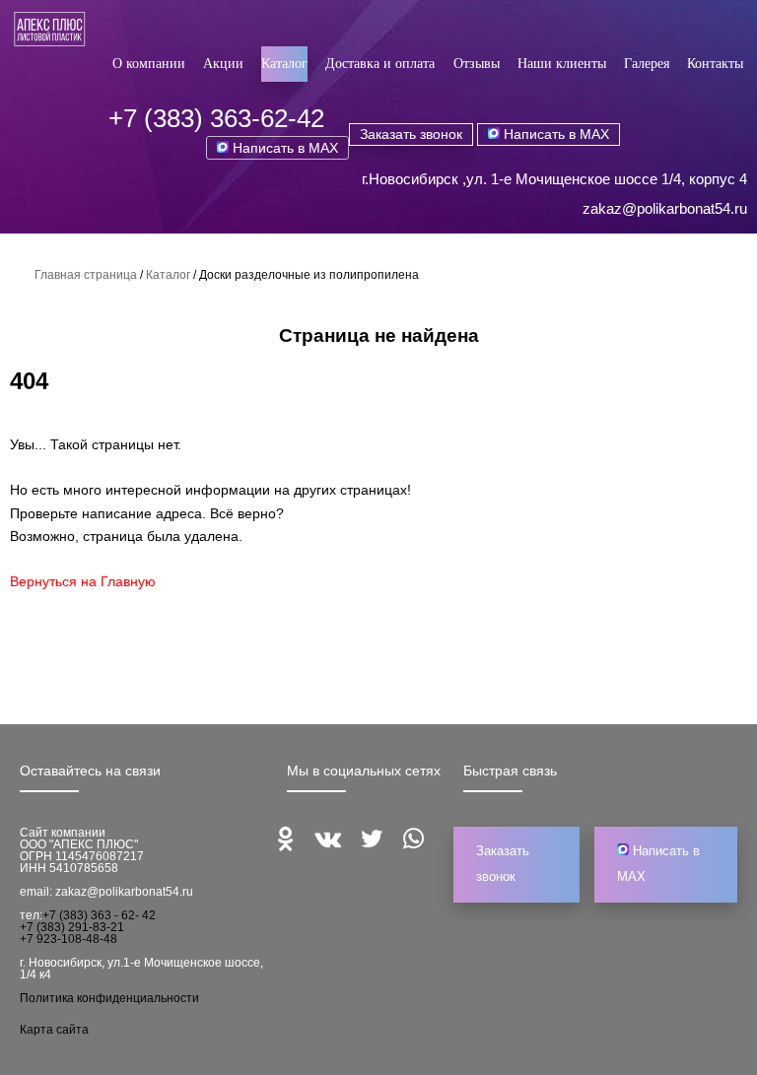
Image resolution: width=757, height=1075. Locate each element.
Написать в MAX (283, 148)
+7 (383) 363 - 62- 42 (99, 915)
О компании (148, 63)
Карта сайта (54, 1030)
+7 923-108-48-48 (68, 939)
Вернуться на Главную (83, 581)
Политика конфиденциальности (109, 998)
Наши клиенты (561, 63)
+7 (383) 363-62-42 (216, 118)
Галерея (646, 63)
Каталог (284, 63)
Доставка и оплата (380, 63)
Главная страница (85, 275)
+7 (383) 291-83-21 (72, 927)
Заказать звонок (411, 134)
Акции (223, 63)
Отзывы (476, 63)
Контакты (715, 63)
